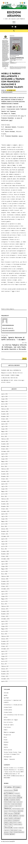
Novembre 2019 (5, 583)
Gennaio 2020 (4, 578)
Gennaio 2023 (4, 501)
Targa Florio (7, 830)
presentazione (16, 820)
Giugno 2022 (4, 518)
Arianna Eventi (8, 707)
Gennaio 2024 (4, 471)
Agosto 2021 (4, 538)
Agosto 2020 (4, 561)
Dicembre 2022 (5, 503)
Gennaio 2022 (4, 528)
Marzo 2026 (4, 406)
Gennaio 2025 (4, 441)
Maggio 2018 (4, 628)
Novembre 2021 (5, 531)
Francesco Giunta (14, 799)
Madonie (8, 808)
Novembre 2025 (5, 416)
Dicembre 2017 (5, 641)
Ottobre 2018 (4, 616)
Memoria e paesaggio (9, 732)
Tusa (11, 832)
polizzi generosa (8, 820)
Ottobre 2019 (4, 586)
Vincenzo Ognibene (9, 834)
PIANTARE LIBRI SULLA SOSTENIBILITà (11, 370)
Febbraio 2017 (5, 666)
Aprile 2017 (4, 661)
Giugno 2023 (4, 488)
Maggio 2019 (4, 598)
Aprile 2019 (4, 601)
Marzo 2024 (4, 466)
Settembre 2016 (5, 678)
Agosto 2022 (4, 513)
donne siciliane (12, 797)
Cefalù (6, 795)
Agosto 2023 (4, 483)
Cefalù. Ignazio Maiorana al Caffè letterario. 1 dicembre (13, 337)
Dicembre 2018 (5, 611)
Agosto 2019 (4, 591)
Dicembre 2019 (5, 581)
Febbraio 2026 (5, 409)
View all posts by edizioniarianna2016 (8, 329)
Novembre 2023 (5, 476)
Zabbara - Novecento (9, 759)
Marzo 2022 (4, 526)
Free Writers (7, 727)
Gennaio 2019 (4, 608)
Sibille (6, 747)
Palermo (16, 813)
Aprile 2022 (4, 523)
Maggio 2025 (4, 431)
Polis (5, 737)
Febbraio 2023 (5, 498)
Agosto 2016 (4, 681)
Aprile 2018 (4, 631)
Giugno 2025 (4, 428)
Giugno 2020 (4, 566)
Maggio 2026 (4, 401)
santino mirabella (17, 824)
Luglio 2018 (4, 623)
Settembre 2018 (5, 618)
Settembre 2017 (5, 648)
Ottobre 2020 (4, 556)
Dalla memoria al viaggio (11, 719)
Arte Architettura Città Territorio (13, 714)
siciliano (15, 827)
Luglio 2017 (4, 653)
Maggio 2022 (4, 521)
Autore (21, 136)
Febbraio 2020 (5, 576)
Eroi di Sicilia (8, 722)
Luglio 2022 (4, 516)
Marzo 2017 (4, 663)
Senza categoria (10, 308)
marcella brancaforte (16, 808)
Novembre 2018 (5, 613)
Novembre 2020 (5, 553)
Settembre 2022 (5, 511)
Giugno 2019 (4, 596)
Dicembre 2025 (5, 414)
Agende (5, 695)
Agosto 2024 (4, 453)
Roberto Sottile (13, 822)
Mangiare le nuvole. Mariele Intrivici (12, 372)
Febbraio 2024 (5, 468)
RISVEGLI (6, 742)
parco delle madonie (11, 815)
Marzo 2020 (4, 573)
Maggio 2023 (4, 491)
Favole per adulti (9, 724)
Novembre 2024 (5, 446)
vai (13, 291)
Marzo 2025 (4, 436)
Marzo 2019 (4, 603)
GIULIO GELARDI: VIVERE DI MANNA (10, 375)
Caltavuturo (17, 793)
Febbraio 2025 (5, 438)
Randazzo (6, 822)
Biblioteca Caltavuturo (8, 790)
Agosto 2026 (4, 394)
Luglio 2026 (4, 396)
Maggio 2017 (4, 658)
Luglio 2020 (4, 563)
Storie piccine (8, 749)
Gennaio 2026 (4, 411)
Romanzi (6, 744)
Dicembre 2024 (5, 443)
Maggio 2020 (4, 568)
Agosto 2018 (4, 621)
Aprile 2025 (4, 433)
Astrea (5, 717)
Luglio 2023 (4, 486)
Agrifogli (6, 697)
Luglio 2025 (4, 426)
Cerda (10, 795)
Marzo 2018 (4, 633)
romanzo (19, 822)
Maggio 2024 (4, 461)
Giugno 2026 (4, 399)
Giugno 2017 (4, 656)
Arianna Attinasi (13, 787)
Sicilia (8, 827)
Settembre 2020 (5, 558)
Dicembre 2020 (5, 551)
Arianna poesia (8, 709)
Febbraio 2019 (5, 606)
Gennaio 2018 (4, 638)
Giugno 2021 (4, 543)
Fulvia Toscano (8, 801)
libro (22, 115)
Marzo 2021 (4, 548)
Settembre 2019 (5, 588)
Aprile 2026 (4, 404)
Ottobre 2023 (4, 478)
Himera (5, 729)
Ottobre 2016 (4, 676)
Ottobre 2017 (4, 646)
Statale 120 (21, 827)
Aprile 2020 (4, 571)
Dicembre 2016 (5, 671)
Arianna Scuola (8, 712)
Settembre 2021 (5, 536)
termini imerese (14, 830)
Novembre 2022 (5, 506)
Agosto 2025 (4, 423)
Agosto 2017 (4, 651)
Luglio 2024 (4, 456)
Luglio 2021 (4, 541)
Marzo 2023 (4, 496)
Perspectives (7, 734)
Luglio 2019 (4, 593)
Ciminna (14, 795)
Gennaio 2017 (4, 668)
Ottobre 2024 (4, 448)
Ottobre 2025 (4, 419)
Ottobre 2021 (4, 533)
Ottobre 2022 (4, 508)
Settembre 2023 (5, 481)
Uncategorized (7, 756)
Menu (14, 22)
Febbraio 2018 (5, 636)
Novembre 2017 (5, 643)
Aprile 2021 (4, 546)
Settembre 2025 (5, 421)
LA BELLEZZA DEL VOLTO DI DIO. (9, 377)
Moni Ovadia (11, 813)
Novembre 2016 (5, 673)
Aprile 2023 (4, 493)
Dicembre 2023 (5, 473)
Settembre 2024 (5, 451)
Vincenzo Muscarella (18, 832)
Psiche (5, 739)
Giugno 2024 (4, 458)
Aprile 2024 (4, 463)
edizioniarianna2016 (7, 92)
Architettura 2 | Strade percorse (13, 704)
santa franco (8, 824)
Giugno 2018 (4, 626)
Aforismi (6, 692)
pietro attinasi (14, 818)
